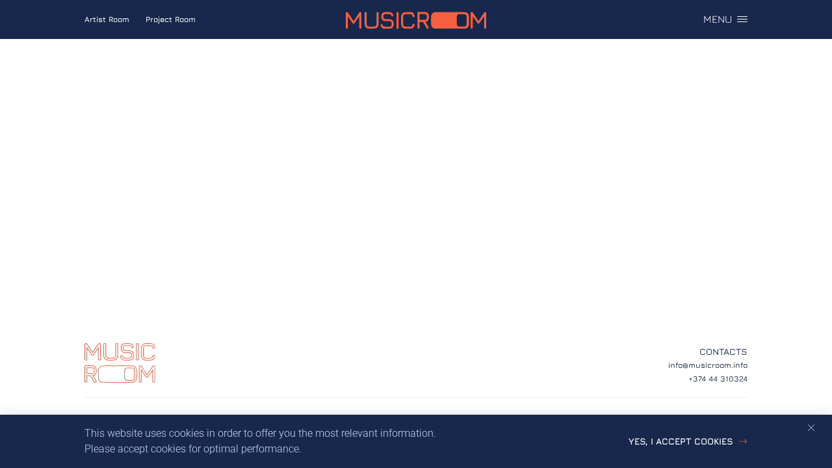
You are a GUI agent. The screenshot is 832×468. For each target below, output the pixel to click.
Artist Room (106, 19)
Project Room (171, 19)
